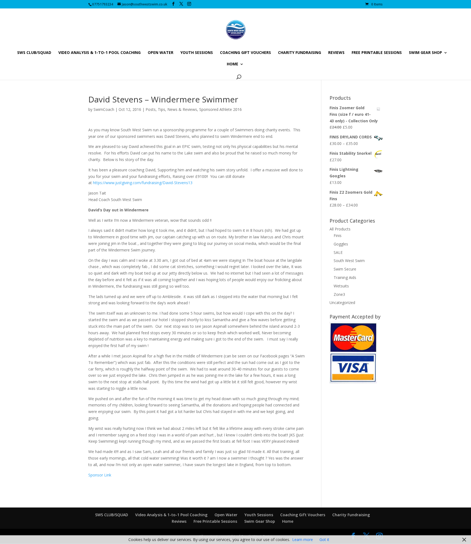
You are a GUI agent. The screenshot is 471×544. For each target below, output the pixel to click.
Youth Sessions (196, 53)
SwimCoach (103, 109)
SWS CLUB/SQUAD (34, 53)
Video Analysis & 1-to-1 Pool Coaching (99, 53)
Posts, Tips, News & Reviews (171, 109)
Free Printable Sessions (377, 53)
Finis (338, 235)
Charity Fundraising (299, 53)
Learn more (302, 539)
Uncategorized (342, 302)
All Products (340, 229)
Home (232, 64)
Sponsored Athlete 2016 (220, 109)
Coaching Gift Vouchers (245, 53)
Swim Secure (345, 269)
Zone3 (339, 294)
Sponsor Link (99, 475)
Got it (324, 539)
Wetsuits (341, 285)
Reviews (336, 53)
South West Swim (349, 260)
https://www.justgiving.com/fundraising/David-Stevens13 (142, 182)
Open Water (160, 53)
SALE (338, 252)
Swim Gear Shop (425, 53)
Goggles (341, 244)
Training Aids (345, 277)
